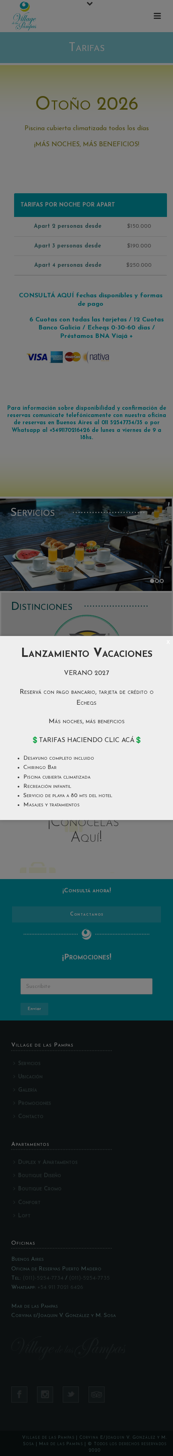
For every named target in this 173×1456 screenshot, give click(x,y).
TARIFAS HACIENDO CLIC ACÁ (86, 740)
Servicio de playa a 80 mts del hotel (67, 796)
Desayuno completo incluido (58, 758)
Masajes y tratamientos (51, 805)
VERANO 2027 (86, 673)
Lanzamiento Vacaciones (86, 654)
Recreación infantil (47, 786)
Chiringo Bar (40, 768)
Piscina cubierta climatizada (57, 777)
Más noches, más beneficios (87, 721)
